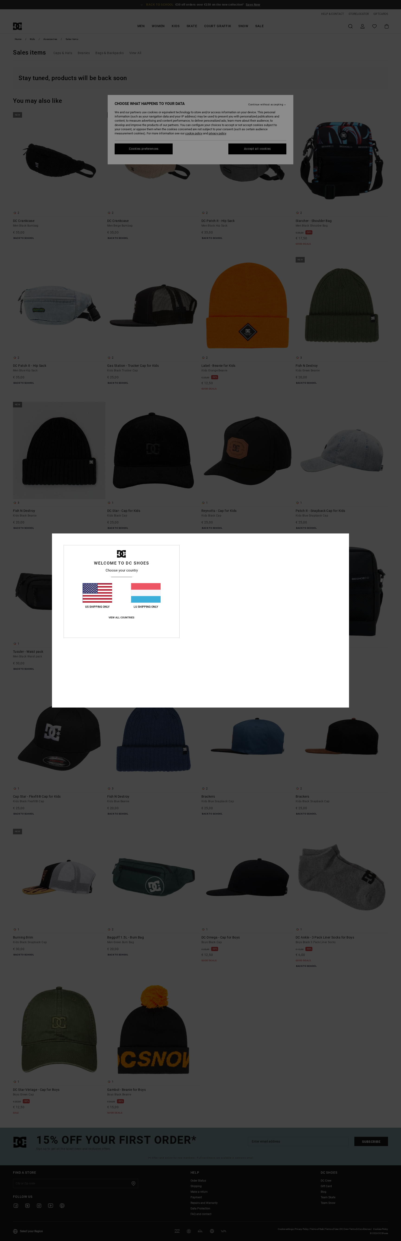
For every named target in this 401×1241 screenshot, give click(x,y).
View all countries (121, 617)
